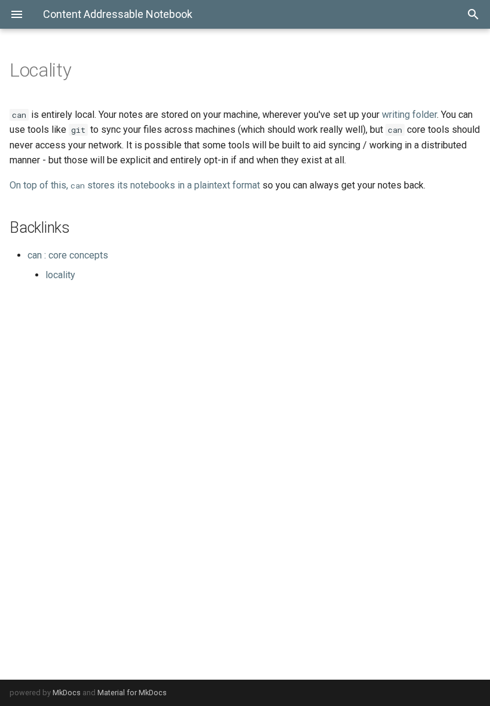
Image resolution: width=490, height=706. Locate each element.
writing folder (409, 114)
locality (60, 275)
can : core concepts (67, 255)
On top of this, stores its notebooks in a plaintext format (135, 185)
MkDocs (67, 692)
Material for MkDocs (132, 692)
